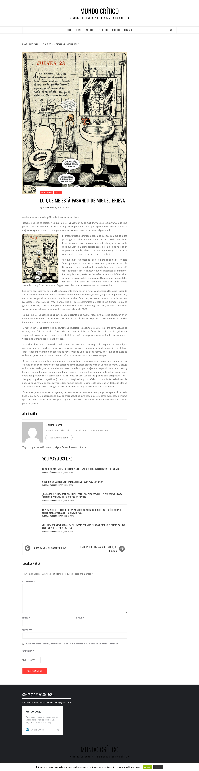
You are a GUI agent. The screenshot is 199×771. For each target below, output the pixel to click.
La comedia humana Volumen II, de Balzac (98, 548)
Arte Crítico (46, 193)
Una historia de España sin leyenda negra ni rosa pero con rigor (72, 481)
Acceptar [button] (147, 767)
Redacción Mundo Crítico (53, 472)
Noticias (90, 30)
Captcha (28, 650)
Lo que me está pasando (40, 447)
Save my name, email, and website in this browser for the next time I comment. (73, 643)
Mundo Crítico (99, 11)
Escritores (103, 30)
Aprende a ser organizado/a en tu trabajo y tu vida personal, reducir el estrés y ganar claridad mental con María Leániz (83, 527)
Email (80, 617)
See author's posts (59, 437)
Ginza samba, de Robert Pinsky (49, 548)
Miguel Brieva (61, 447)
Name (26, 617)
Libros (79, 30)
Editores (116, 30)
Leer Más (158, 767)
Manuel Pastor (49, 207)
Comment (28, 581)
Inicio (69, 30)
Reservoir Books (77, 447)
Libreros (128, 30)
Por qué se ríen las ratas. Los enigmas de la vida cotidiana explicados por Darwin (80, 469)
